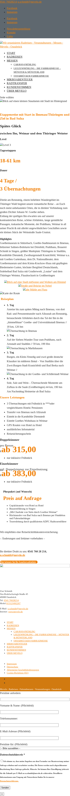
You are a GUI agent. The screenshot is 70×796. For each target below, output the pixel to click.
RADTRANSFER (17, 83)
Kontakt (11, 32)
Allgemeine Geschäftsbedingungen (23, 670)
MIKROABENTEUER (20, 79)
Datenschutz (12, 666)
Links (10, 36)
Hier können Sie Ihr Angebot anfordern (18, 562)
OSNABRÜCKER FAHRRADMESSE (31, 76)
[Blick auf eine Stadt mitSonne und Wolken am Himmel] (35, 282)
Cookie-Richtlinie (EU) (17, 673)
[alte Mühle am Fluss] (35, 289)
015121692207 (13, 603)
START (11, 53)
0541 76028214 (8, 1)
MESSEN (12, 60)
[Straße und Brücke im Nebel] (35, 285)
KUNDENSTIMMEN (19, 87)
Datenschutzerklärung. (9, 781)
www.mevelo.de (15, 611)
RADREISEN (14, 56)
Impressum (12, 663)
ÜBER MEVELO (17, 90)
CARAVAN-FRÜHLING (25, 64)
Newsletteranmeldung (18, 28)
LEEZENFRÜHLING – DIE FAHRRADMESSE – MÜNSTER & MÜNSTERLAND (37, 70)
